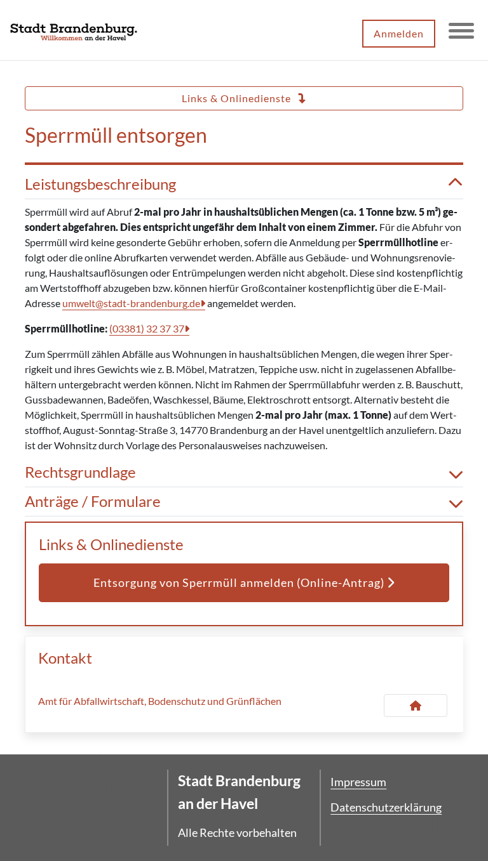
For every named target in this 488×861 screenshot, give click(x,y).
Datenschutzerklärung (386, 807)
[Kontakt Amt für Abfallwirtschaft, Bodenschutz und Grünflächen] (415, 705)
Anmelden (399, 33)
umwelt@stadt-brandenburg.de (131, 303)
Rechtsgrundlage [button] (80, 472)
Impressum (358, 782)
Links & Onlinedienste (238, 98)
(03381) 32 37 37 (146, 328)
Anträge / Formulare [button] (93, 501)
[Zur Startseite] (73, 30)
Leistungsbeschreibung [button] (100, 184)
